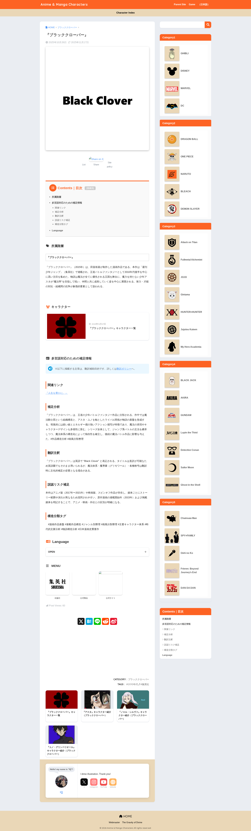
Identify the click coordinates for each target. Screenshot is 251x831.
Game (192, 4)
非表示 (90, 188)
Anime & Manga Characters (64, 4)
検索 (208, 25)
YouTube (103, 787)
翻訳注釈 (59, 216)
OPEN (51, 551)
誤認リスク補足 (62, 220)
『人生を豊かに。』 (57, 393)
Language (57, 230)
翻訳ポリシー (124, 368)
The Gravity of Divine (132, 822)
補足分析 (59, 212)
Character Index (125, 12)
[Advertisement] (97, 650)
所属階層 (56, 197)
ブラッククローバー (138, 679)
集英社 (145, 684)
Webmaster (114, 822)
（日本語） (204, 4)
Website (113, 787)
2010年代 (133, 684)
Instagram (94, 787)
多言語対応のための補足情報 (67, 202)
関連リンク (60, 207)
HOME (127, 816)
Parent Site (180, 4)
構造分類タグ (61, 224)
